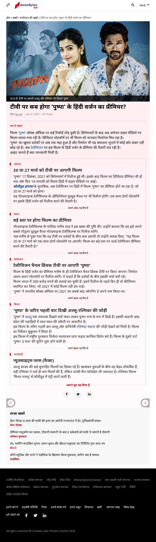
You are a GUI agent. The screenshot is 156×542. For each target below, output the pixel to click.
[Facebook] (66, 394)
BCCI (13, 448)
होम (8, 18)
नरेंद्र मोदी (51, 480)
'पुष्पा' (22, 132)
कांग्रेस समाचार (35, 480)
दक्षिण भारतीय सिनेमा (17, 494)
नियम (44, 507)
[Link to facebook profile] (26, 515)
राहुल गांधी (120, 487)
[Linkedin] (89, 394)
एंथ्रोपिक (14, 459)
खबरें (15, 18)
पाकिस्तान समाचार (102, 487)
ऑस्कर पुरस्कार (18, 436)
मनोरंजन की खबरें (29, 18)
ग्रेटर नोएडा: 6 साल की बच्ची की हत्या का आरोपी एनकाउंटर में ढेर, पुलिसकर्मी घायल (55, 421)
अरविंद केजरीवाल (15, 480)
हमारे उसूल (75, 507)
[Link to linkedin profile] (44, 515)
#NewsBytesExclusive (87, 480)
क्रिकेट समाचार (40, 487)
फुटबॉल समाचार (60, 487)
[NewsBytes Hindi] (26, 5)
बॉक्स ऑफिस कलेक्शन (18, 487)
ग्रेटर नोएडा (16, 425)
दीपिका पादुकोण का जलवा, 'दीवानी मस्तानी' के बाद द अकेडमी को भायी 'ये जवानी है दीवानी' (60, 432)
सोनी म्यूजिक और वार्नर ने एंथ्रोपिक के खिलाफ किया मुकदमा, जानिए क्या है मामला (54, 455)
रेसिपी (132, 487)
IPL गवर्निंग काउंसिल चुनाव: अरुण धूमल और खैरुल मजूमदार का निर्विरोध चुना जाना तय (57, 444)
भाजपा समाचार (142, 480)
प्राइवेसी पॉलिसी (30, 507)
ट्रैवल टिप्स (65, 480)
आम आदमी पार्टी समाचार (117, 480)
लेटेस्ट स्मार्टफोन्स (80, 487)
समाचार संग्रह (113, 507)
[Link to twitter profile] (35, 515)
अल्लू (28, 316)
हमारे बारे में (12, 507)
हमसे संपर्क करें (58, 507)
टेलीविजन (37, 147)
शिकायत (89, 507)
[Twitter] (78, 394)
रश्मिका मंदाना (86, 326)
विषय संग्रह (129, 507)
